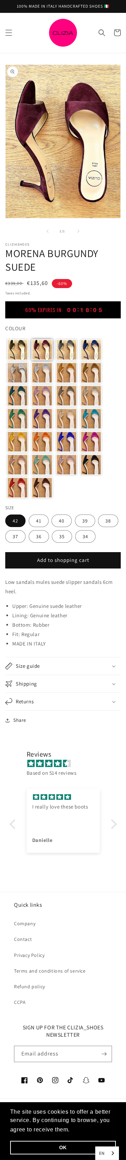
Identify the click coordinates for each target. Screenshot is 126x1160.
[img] (67, 763)
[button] (8, 32)
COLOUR (15, 328)
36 (39, 536)
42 (15, 521)
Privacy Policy (29, 955)
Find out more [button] (91, 1129)
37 (15, 536)
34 (85, 536)
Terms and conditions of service (50, 971)
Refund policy (29, 986)
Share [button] (19, 720)
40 (61, 521)
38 (108, 521)
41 (38, 521)
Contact (23, 939)
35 (62, 536)
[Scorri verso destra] (78, 231)
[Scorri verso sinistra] (47, 231)
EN (102, 1153)
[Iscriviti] (104, 1054)
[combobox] (107, 1153)
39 (85, 521)
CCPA (20, 1002)
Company (24, 923)
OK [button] (63, 1147)
